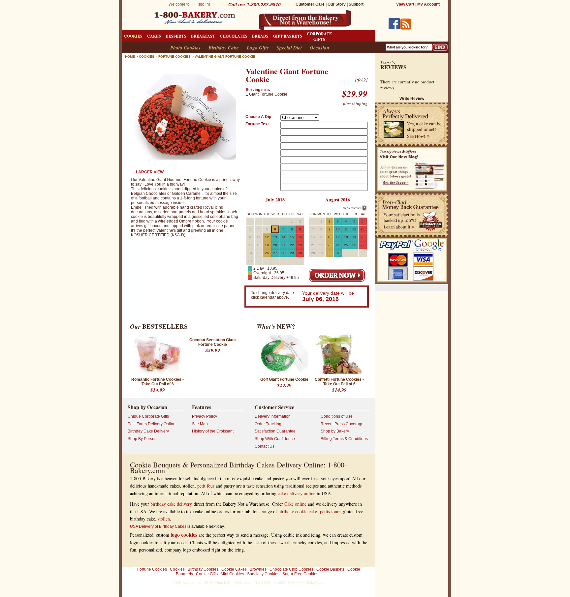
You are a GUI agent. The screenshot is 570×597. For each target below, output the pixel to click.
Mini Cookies (232, 574)
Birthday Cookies (203, 569)
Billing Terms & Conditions (344, 438)
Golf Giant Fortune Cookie (284, 379)
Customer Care (310, 4)
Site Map (200, 424)
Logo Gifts (258, 47)
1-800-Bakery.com (310, 582)
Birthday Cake (223, 47)
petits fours (330, 511)
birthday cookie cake (297, 511)
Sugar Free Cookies (300, 574)
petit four (205, 486)
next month (352, 207)
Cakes (154, 36)
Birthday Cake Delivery (148, 431)
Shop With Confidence (275, 438)
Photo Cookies (185, 47)
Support (356, 4)
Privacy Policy (204, 416)
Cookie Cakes (234, 569)
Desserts (176, 36)
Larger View (150, 172)
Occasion (319, 47)
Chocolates (233, 36)
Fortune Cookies (152, 569)
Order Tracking (268, 424)
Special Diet (289, 47)
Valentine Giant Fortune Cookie (225, 56)
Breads (260, 36)
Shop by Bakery (335, 431)
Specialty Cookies (263, 574)
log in (204, 4)
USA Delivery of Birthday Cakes (158, 526)
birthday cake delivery (171, 504)
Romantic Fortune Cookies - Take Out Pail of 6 (157, 381)
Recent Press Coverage (342, 424)
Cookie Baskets (330, 569)
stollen (164, 519)
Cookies (133, 36)
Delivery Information (273, 416)
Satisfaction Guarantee (275, 431)
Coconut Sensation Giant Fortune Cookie (212, 342)
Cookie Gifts (207, 574)
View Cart (405, 4)
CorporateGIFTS (319, 36)
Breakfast (203, 36)
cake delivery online (296, 493)
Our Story (337, 4)
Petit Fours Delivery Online (151, 424)
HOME (130, 56)
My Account (428, 4)
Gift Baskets (287, 36)
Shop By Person (142, 438)
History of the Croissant (213, 431)
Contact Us (264, 446)
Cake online (295, 504)
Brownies (258, 569)
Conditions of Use (337, 416)
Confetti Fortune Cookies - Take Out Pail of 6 (339, 381)
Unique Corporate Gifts (148, 416)
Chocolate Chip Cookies (291, 569)
